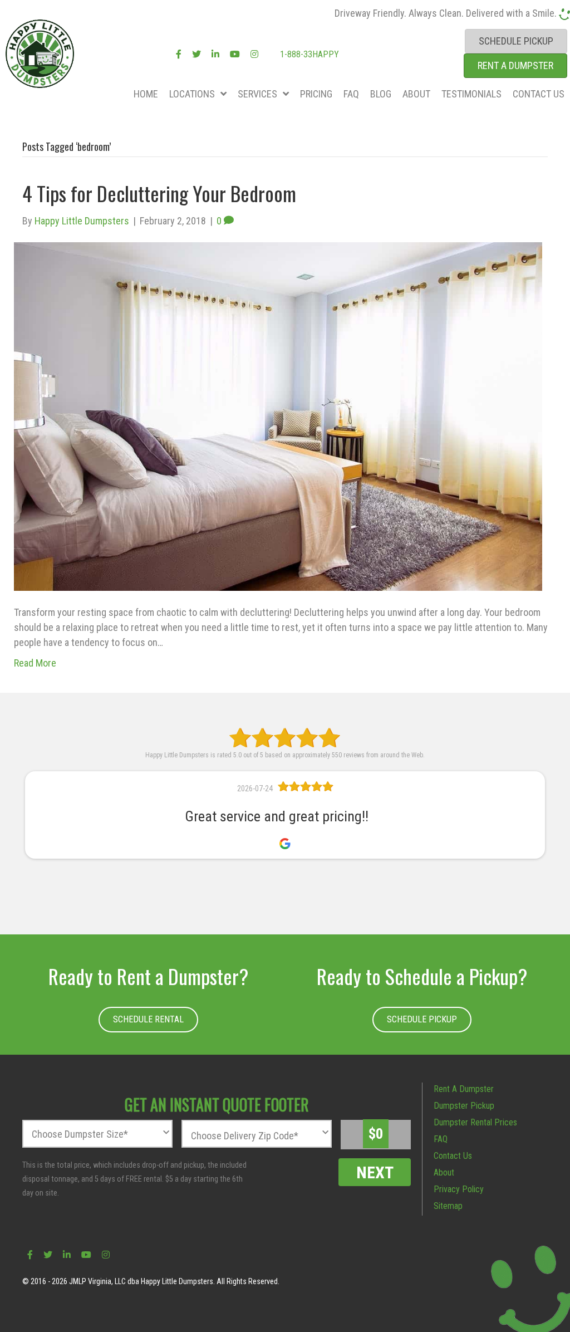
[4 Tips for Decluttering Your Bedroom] (278, 415)
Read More (35, 663)
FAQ (441, 1139)
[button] (148, 1019)
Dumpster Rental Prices (475, 1122)
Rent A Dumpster (464, 1089)
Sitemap (448, 1206)
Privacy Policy (459, 1189)
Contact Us (453, 1155)
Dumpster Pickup (464, 1105)
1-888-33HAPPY (308, 54)
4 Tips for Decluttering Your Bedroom (159, 193)
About (444, 1172)
